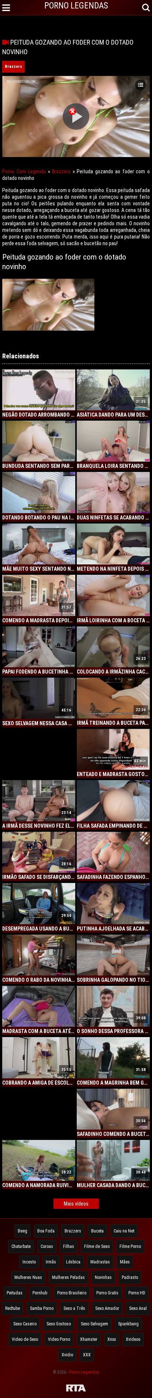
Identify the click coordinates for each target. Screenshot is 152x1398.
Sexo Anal (138, 1308)
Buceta (97, 1231)
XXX (87, 1354)
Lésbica (73, 1262)
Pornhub (39, 1293)
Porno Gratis (107, 1293)
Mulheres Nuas (28, 1277)
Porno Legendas (84, 1372)
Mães (125, 1262)
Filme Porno (130, 1246)
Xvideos (133, 1339)
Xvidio (67, 1354)
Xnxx (111, 1339)
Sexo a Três (74, 1308)
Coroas (47, 1246)
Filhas (68, 1246)
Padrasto (130, 1277)
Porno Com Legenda (24, 171)
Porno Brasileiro (71, 1293)
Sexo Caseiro (25, 1323)
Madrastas (100, 1262)
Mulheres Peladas (68, 1277)
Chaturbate (21, 1246)
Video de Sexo (25, 1339)
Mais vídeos (76, 1204)
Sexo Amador (107, 1308)
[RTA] (76, 1389)
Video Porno (59, 1339)
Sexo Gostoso (58, 1323)
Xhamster (88, 1339)
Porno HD (136, 1293)
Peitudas (15, 1293)
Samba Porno (41, 1308)
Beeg (22, 1231)
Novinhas (103, 1277)
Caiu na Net (124, 1231)
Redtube (12, 1308)
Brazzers (13, 66)
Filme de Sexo (97, 1246)
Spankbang (128, 1323)
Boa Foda (46, 1231)
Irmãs (51, 1262)
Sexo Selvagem (94, 1323)
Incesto (29, 1262)
